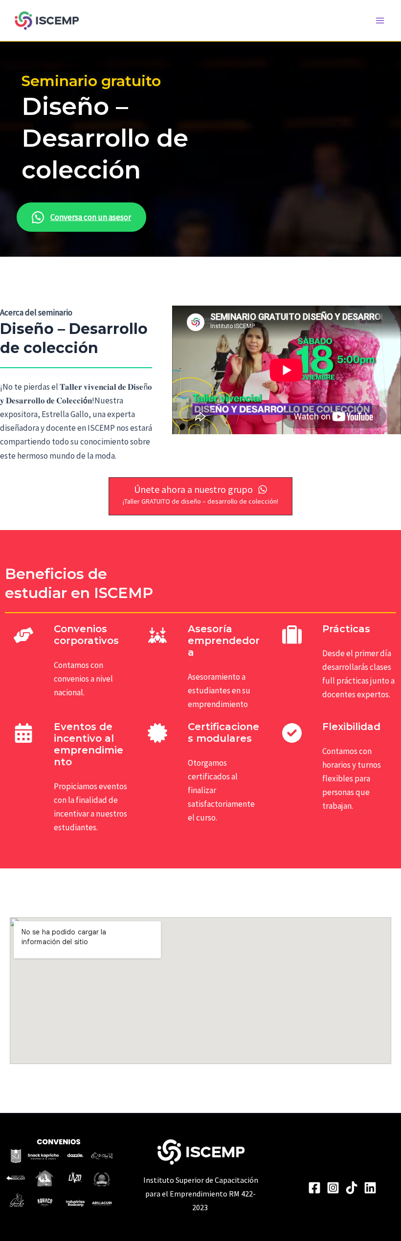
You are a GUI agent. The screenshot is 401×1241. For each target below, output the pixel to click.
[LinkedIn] (370, 1187)
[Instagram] (333, 1187)
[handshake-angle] (23, 635)
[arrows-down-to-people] (157, 635)
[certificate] (157, 733)
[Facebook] (314, 1187)
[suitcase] (292, 635)
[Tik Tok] (351, 1187)
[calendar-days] (23, 733)
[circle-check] (292, 733)
